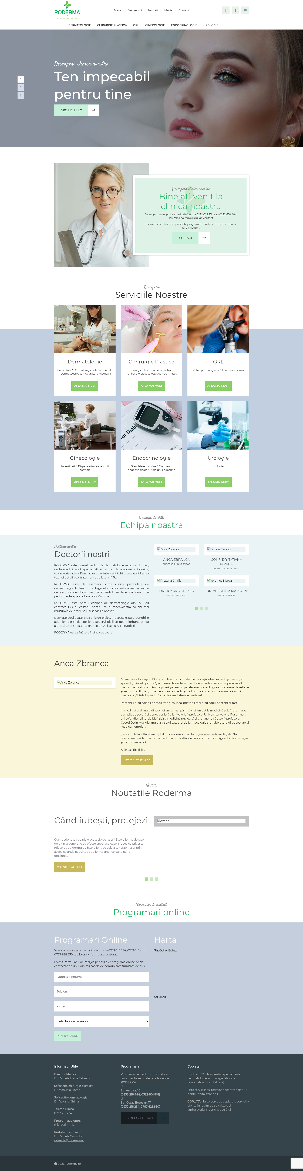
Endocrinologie (184, 25)
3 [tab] (20, 95)
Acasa (117, 10)
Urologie (210, 25)
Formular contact (138, 1118)
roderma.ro (73, 1163)
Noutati (153, 10)
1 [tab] (20, 79)
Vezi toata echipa (137, 760)
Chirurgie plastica (112, 25)
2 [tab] (21, 87)
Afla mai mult (85, 385)
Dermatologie (79, 25)
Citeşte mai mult (69, 867)
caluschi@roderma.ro (69, 1140)
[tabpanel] (151, 88)
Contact (184, 10)
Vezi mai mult (71, 110)
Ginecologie (155, 25)
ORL (136, 25)
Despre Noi (134, 10)
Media (168, 10)
